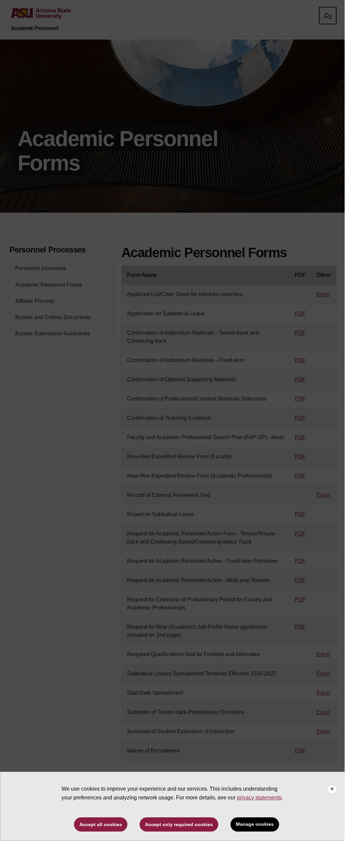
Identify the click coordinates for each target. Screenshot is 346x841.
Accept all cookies (100, 824)
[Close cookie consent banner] (332, 789)
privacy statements (259, 797)
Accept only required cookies (179, 824)
